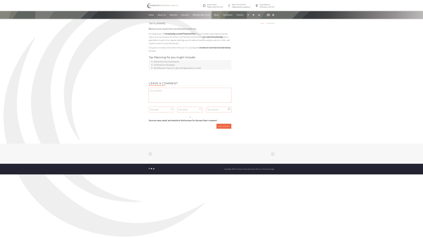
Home (151, 15)
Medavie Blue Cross (201, 15)
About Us (162, 15)
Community (228, 15)
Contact (240, 15)
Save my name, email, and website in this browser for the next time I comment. (183, 120)
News (216, 15)
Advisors (173, 15)
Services (185, 15)
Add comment (224, 126)
